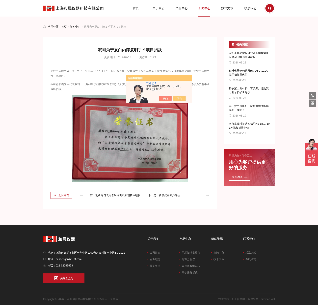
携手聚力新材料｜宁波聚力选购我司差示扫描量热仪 (249, 90)
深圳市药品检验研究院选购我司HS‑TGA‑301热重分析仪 (248, 55)
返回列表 (63, 195)
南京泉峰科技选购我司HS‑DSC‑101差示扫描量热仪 (249, 125)
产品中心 (181, 8)
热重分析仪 (188, 259)
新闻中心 (204, 8)
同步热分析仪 (190, 272)
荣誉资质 (155, 265)
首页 (136, 8)
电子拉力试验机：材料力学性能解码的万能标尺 (249, 108)
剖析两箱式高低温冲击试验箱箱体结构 (117, 195)
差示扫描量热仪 (191, 252)
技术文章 (227, 8)
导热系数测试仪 (191, 265)
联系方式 (250, 252)
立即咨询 (237, 177)
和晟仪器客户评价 (169, 195)
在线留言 (250, 259)
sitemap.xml (268, 299)
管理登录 (253, 299)
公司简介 (155, 252)
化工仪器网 (238, 299)
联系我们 (250, 8)
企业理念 (155, 259)
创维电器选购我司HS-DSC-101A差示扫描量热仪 (248, 72)
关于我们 (158, 8)
